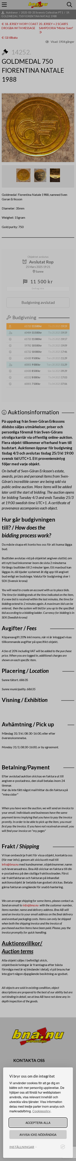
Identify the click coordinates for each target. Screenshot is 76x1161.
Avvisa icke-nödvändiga (38, 1134)
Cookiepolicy (41, 1111)
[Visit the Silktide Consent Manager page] (63, 1147)
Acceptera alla (38, 1123)
